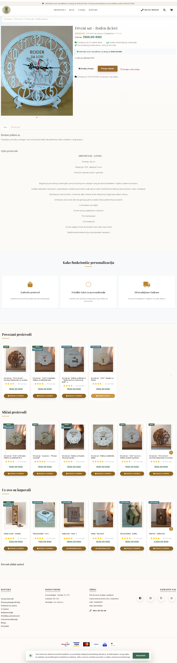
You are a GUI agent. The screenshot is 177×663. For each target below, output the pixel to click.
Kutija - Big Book (97, 534)
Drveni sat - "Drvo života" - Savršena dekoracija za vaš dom (15, 379)
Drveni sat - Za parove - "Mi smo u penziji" (45, 457)
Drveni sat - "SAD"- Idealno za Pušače (102, 379)
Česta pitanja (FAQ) (10, 602)
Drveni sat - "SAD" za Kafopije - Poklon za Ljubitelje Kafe (44, 379)
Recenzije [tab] (15, 127)
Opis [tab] (5, 127)
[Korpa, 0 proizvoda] (171, 10)
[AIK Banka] (96, 644)
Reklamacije (7, 612)
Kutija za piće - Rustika (12, 534)
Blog (71, 10)
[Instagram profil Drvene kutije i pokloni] (151, 598)
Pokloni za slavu (9, 605)
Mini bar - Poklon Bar (157, 534)
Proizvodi (59, 10)
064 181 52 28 (99, 610)
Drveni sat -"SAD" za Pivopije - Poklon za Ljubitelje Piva (15, 457)
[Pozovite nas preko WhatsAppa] (172, 598)
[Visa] (76, 644)
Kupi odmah (108, 69)
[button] (36, 117)
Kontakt (93, 10)
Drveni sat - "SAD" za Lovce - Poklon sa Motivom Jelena (131, 457)
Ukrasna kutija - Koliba (128, 534)
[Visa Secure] (105, 644)
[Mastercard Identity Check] (113, 644)
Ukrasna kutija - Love (41, 534)
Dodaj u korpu (87, 69)
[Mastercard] (86, 644)
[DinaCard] (65, 644)
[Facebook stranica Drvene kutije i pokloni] (140, 598)
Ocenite (118, 33)
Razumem (140, 655)
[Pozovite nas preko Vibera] (161, 598)
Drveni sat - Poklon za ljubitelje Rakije (102, 457)
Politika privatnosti (10, 616)
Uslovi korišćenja (9, 619)
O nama (81, 10)
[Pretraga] (164, 10)
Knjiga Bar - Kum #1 (69, 534)
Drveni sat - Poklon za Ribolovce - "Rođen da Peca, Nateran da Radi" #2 (74, 380)
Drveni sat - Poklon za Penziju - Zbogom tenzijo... (73, 457)
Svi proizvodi (7, 599)
